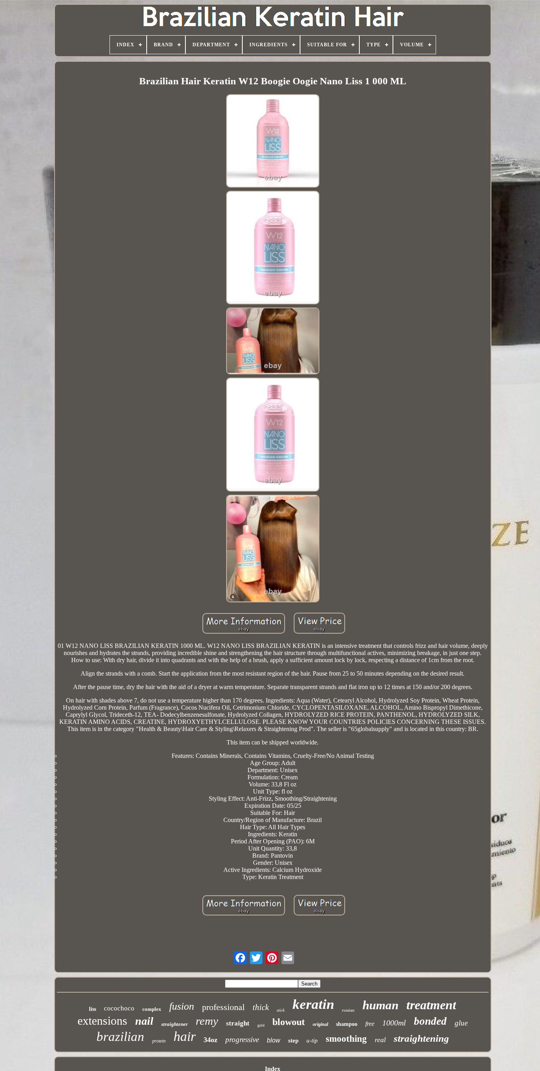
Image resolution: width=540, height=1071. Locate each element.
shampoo (346, 1024)
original (320, 1024)
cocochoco (119, 1008)
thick (261, 1007)
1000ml (394, 1022)
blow (273, 1040)
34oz (210, 1040)
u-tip (312, 1040)
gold (260, 1025)
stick (281, 1010)
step (293, 1040)
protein (159, 1041)
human (380, 1005)
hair (185, 1036)
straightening (421, 1038)
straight (237, 1023)
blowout (288, 1022)
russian (348, 1010)
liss (92, 1009)
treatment (431, 1005)
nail (144, 1021)
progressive (242, 1039)
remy (207, 1020)
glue (461, 1023)
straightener (174, 1024)
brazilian (120, 1036)
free (369, 1023)
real (380, 1040)
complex (151, 1009)
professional (223, 1007)
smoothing (346, 1039)
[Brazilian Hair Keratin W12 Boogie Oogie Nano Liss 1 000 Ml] (273, 141)
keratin (313, 1004)
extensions (102, 1020)
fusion (181, 1006)
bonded (430, 1021)
